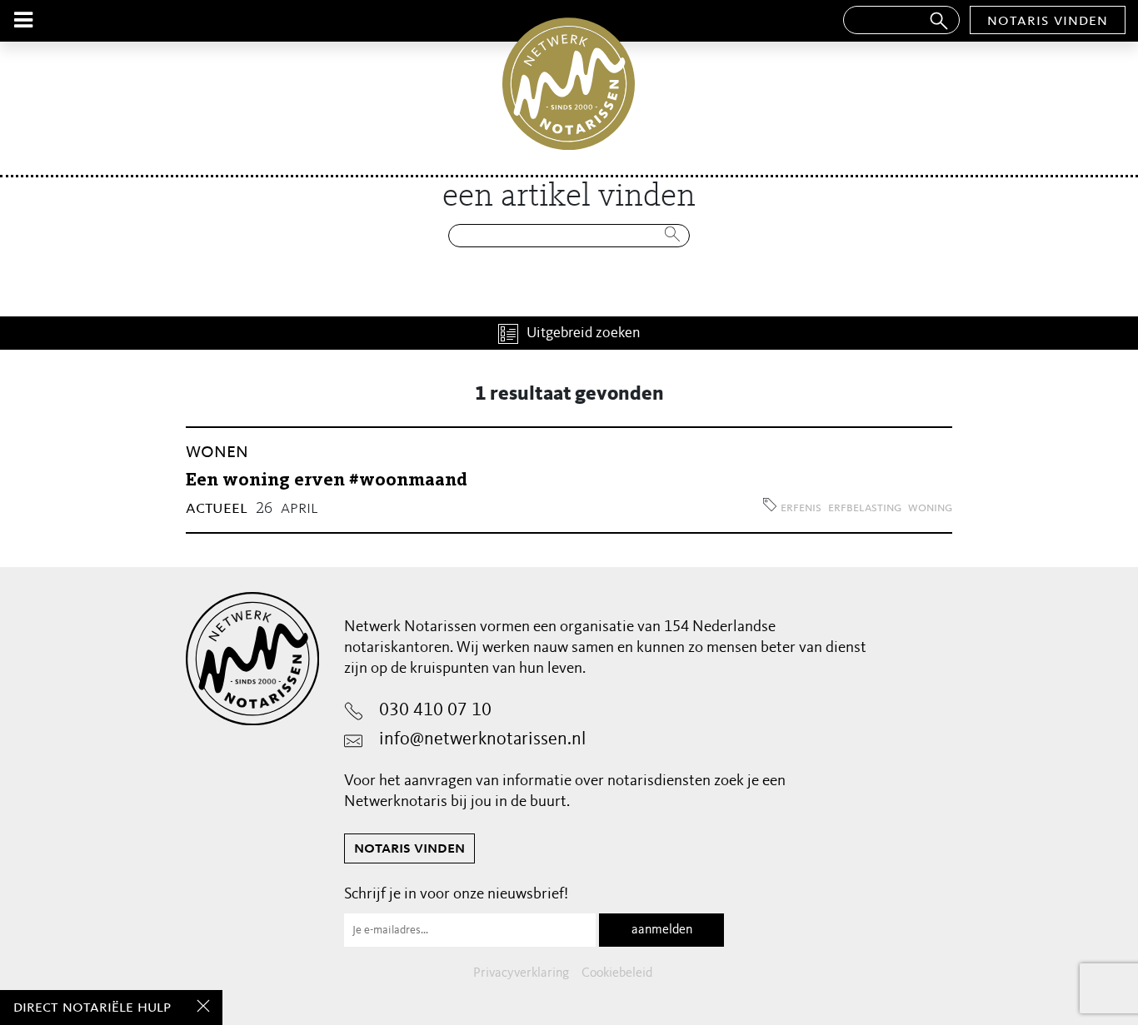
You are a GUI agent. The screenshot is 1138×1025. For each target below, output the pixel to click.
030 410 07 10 (435, 710)
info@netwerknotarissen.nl (482, 739)
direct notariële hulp (92, 1007)
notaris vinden (1047, 20)
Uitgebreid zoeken (584, 333)
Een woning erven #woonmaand (326, 480)
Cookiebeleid (616, 973)
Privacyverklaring (521, 973)
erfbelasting (864, 508)
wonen (217, 451)
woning (930, 508)
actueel (216, 508)
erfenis (801, 508)
